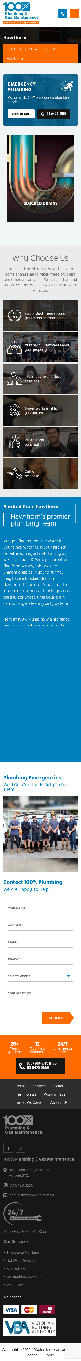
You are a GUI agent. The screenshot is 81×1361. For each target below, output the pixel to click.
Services (39, 1086)
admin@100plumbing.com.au (32, 1195)
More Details (21, 114)
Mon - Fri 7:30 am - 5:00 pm (25, 1231)
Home (11, 48)
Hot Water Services (21, 1260)
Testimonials (26, 1094)
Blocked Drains (18, 1268)
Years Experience (14, 1049)
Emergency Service (63, 1049)
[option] (40, 178)
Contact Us (59, 1102)
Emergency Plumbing (23, 1252)
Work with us (54, 1094)
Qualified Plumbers (37, 1049)
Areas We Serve (37, 48)
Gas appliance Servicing (25, 1276)
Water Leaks (16, 1284)
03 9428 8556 (63, 13)
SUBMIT (55, 1018)
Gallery (59, 1086)
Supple (48, 1355)
